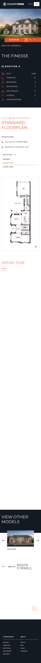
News (21, 645)
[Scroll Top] (34, 609)
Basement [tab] (6, 159)
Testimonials (23, 651)
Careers (22, 648)
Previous (3, 540)
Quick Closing (6, 648)
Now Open (6, 642)
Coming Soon (6, 645)
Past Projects (6, 654)
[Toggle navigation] (36, 4)
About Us (22, 642)
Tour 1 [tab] (3, 269)
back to (11, 566)
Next (38, 540)
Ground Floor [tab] (8, 163)
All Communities (7, 651)
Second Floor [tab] (8, 167)
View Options (7, 155)
